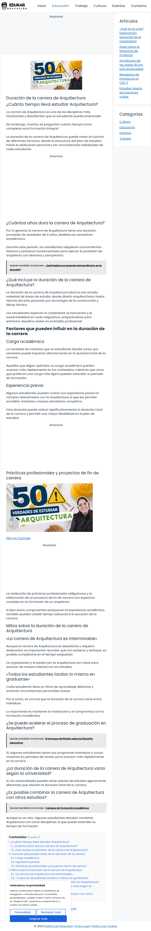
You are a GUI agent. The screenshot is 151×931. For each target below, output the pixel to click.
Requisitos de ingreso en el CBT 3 (129, 78)
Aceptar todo (38, 919)
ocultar (33, 837)
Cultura (100, 6)
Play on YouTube (18, 538)
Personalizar (23, 912)
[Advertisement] (56, 35)
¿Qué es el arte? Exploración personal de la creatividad (131, 35)
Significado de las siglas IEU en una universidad (131, 65)
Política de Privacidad (58, 926)
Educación (60, 6)
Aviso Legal (82, 926)
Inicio (41, 6)
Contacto (139, 6)
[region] (38, 903)
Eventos (118, 6)
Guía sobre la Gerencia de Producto (129, 51)
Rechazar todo (51, 912)
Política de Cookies (104, 926)
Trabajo (81, 6)
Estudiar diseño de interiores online (130, 92)
